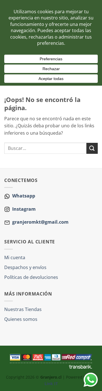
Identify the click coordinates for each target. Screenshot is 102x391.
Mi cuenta (14, 257)
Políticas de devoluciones (31, 277)
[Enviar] (92, 148)
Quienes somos (20, 319)
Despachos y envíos (25, 267)
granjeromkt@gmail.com (40, 222)
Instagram (23, 209)
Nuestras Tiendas (23, 309)
